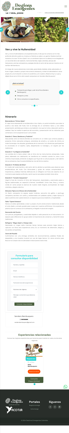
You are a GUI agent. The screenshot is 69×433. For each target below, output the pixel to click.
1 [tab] (32, 106)
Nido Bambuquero (32, 365)
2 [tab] (34, 106)
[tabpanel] (34, 92)
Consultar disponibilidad (24, 304)
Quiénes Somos (14, 404)
